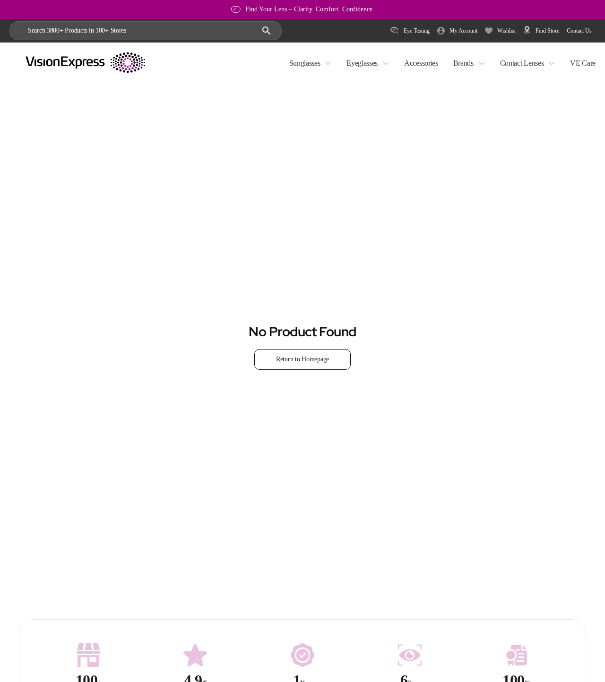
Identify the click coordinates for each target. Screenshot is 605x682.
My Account (463, 30)
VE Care (583, 63)
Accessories (421, 63)
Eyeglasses (362, 63)
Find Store (547, 30)
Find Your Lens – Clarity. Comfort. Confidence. (309, 9)
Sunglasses (304, 63)
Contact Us (579, 30)
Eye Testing (417, 30)
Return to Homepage (302, 359)
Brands (463, 63)
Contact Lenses (522, 63)
